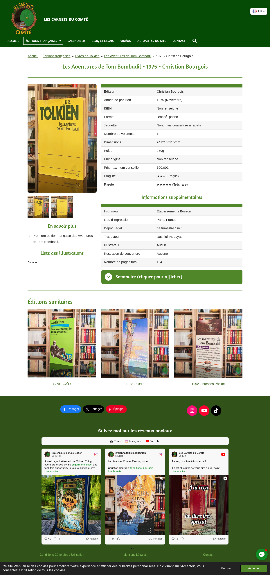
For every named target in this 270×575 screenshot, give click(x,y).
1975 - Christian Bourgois (174, 56)
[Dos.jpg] (38, 206)
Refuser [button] (226, 568)
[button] (41, 496)
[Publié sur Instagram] (96, 454)
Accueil (33, 56)
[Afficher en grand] (62, 138)
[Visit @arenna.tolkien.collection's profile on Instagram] (47, 454)
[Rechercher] (194, 41)
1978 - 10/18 (62, 384)
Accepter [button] (254, 568)
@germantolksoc (81, 464)
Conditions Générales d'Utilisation (62, 554)
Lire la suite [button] (51, 471)
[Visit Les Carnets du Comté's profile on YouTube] (174, 454)
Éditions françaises (56, 56)
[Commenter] (117, 539)
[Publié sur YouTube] (223, 454)
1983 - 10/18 (135, 384)
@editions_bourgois (141, 467)
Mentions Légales (135, 554)
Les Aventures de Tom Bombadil (127, 56)
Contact (208, 554)
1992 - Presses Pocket (208, 384)
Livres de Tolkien (87, 56)
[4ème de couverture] (62, 206)
